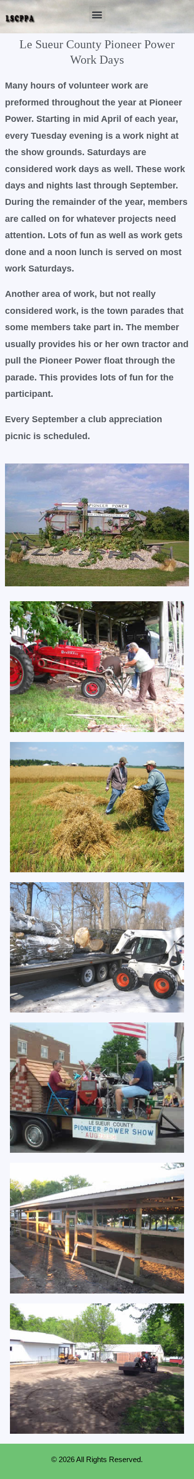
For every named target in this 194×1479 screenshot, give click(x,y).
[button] (97, 14)
